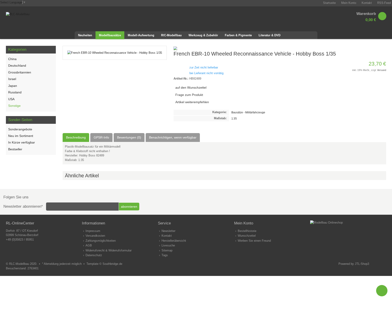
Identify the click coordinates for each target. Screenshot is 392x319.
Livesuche (168, 245)
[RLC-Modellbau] (17, 14)
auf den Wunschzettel (190, 87)
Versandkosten (95, 235)
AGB (89, 245)
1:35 (234, 118)
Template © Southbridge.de (104, 263)
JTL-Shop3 (362, 263)
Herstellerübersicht (174, 240)
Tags (165, 255)
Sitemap (167, 250)
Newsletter (168, 231)
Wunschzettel (247, 235)
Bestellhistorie (247, 231)
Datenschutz (94, 255)
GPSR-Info (101, 137)
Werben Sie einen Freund (254, 240)
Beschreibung (76, 137)
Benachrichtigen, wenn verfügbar (172, 137)
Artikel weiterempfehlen (192, 102)
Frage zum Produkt (189, 95)
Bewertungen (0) (129, 137)
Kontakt (167, 235)
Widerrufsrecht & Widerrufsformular (109, 250)
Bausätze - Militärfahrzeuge (248, 112)
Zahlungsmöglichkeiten (101, 240)
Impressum (93, 231)
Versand (381, 70)
